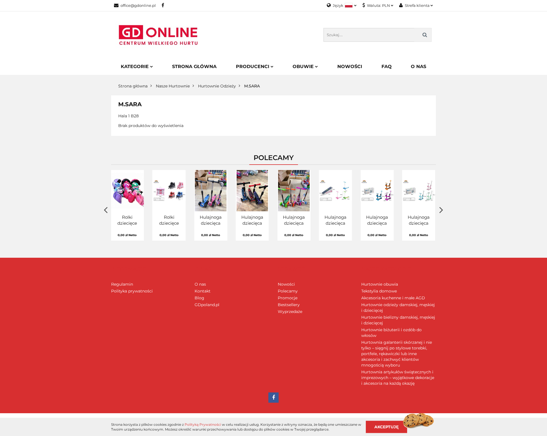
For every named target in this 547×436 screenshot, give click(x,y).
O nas (200, 284)
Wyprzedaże (290, 311)
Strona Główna (194, 66)
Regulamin (122, 284)
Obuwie (304, 66)
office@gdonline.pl (138, 5)
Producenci (253, 66)
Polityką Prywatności (203, 424)
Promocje (287, 297)
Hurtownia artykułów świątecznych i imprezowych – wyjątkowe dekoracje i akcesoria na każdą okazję (397, 377)
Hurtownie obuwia (379, 284)
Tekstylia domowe (379, 291)
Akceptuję (386, 426)
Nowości (349, 66)
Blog (199, 297)
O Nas (418, 66)
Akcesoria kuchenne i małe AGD (393, 297)
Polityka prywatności (132, 291)
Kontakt (203, 291)
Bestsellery (289, 304)
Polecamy (288, 291)
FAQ (386, 66)
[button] (128, 269)
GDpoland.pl (207, 304)
